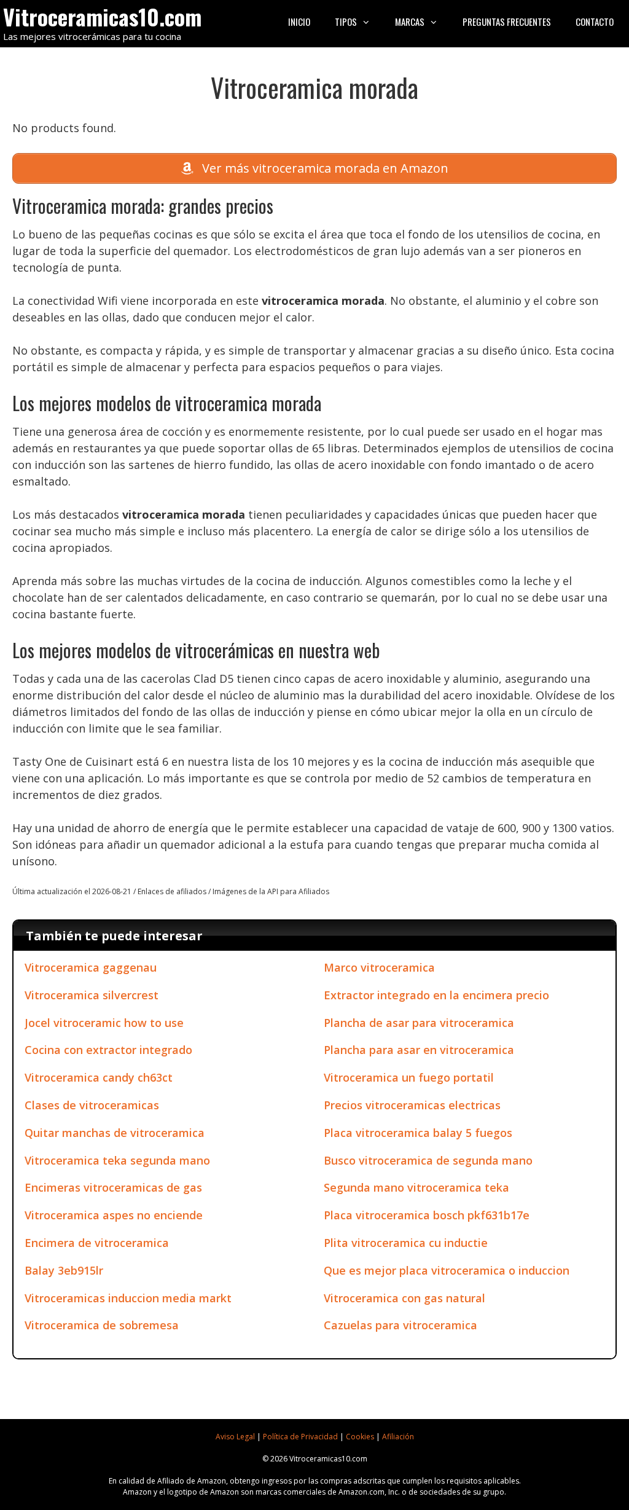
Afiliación (398, 1436)
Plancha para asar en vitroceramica (419, 1049)
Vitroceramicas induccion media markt (128, 1298)
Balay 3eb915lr (64, 1270)
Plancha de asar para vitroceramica (419, 1022)
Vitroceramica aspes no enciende (114, 1215)
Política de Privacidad (300, 1436)
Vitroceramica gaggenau (91, 967)
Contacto (595, 21)
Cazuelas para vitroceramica (400, 1325)
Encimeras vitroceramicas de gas (113, 1187)
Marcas (409, 21)
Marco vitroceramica (379, 967)
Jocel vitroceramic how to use (104, 1022)
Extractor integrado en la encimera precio (436, 995)
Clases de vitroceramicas (92, 1105)
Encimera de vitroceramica (97, 1242)
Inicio (299, 21)
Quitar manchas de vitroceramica (115, 1132)
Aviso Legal (235, 1436)
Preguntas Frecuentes (507, 21)
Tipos (346, 21)
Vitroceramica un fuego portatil (409, 1077)
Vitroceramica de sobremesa (102, 1325)
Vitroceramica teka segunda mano (117, 1160)
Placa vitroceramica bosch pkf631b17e (426, 1215)
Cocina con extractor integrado (108, 1049)
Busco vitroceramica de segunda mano (428, 1160)
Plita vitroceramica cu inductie (406, 1242)
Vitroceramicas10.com (102, 16)
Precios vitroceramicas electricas (412, 1105)
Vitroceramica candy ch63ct (99, 1077)
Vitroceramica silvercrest (91, 995)
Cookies (360, 1436)
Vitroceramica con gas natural (404, 1298)
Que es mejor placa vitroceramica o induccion (446, 1270)
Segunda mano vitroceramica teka (416, 1187)
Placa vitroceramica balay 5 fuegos (418, 1132)
